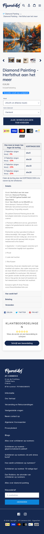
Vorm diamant (8, 108)
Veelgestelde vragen (14, 410)
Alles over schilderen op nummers (19, 441)
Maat (5, 98)
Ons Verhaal (10, 398)
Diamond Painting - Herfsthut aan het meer (20, 16)
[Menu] (39, 5)
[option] (11, 60)
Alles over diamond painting (17, 483)
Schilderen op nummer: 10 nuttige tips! (21, 469)
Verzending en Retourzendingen (19, 404)
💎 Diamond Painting (11, 14)
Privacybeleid (11, 428)
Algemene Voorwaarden (15, 422)
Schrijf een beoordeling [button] (22, 343)
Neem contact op (12, 416)
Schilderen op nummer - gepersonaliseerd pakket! (16, 448)
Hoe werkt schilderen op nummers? (20, 463)
